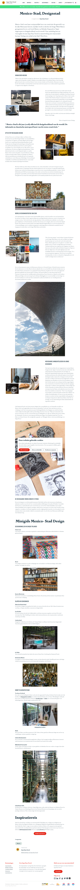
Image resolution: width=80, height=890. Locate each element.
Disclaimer (7, 884)
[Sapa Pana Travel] (17, 849)
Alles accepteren (24, 449)
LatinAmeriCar (8, 872)
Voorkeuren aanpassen (50, 450)
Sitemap (12, 884)
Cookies (17, 884)
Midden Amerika (9, 867)
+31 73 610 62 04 (41, 829)
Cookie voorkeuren (23, 884)
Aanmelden (58, 871)
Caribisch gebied (9, 869)
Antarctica (7, 871)
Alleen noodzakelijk (37, 450)
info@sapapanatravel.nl (25, 829)
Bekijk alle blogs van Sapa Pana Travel (29, 852)
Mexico (18, 843)
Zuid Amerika (8, 865)
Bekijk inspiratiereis (40, 833)
